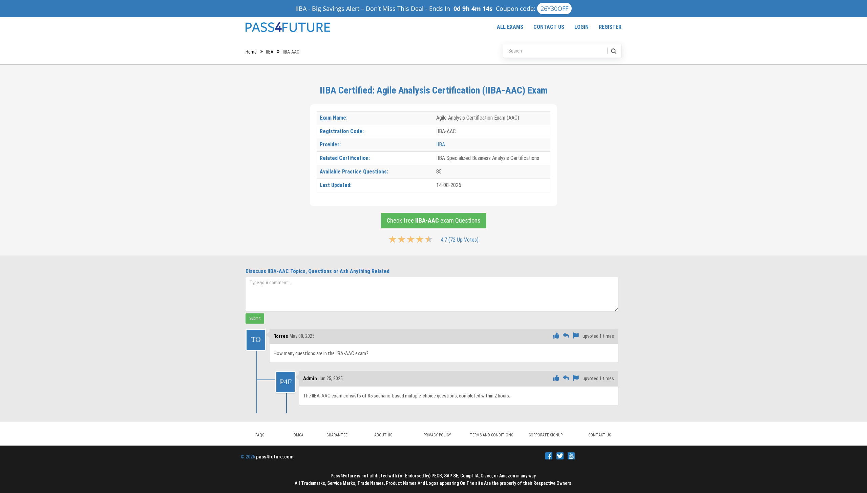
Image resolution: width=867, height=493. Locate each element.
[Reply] (566, 336)
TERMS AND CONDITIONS (491, 435)
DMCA (298, 435)
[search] (613, 50)
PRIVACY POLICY (437, 435)
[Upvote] (556, 336)
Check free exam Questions (434, 220)
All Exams (510, 27)
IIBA (269, 52)
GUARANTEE (336, 435)
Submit (254, 318)
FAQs (259, 435)
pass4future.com (275, 457)
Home (251, 52)
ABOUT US (383, 435)
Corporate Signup (546, 435)
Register (610, 27)
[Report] (576, 336)
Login (581, 27)
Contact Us (548, 27)
